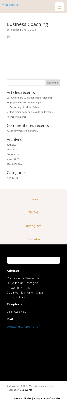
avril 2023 (11, 144)
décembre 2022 (14, 163)
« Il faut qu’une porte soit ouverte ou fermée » (30, 111)
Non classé (12, 177)
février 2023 (13, 154)
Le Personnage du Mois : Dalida (23, 107)
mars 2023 (12, 149)
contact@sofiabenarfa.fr (24, 326)
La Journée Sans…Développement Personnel (29, 97)
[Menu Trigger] (59, 6)
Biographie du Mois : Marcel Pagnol (25, 102)
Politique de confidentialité (47, 398)
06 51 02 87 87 (16, 311)
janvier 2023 (13, 159)
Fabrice (15, 29)
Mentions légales (22, 398)
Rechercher (53, 82)
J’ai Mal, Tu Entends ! (17, 116)
